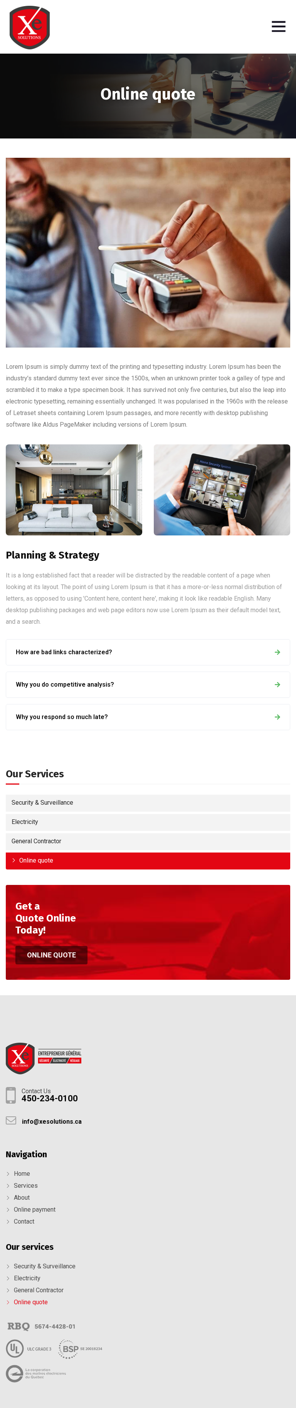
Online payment (35, 1209)
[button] (51, 955)
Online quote (36, 860)
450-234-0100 (50, 1098)
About (22, 1197)
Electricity (25, 822)
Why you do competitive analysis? (65, 684)
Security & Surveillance (42, 802)
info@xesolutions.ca (52, 1121)
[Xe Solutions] (30, 28)
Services (26, 1185)
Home (22, 1173)
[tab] (148, 652)
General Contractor (36, 841)
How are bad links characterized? (64, 652)
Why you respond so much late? (62, 717)
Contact (24, 1221)
